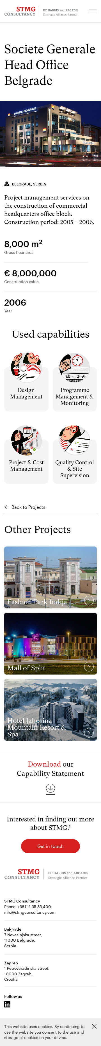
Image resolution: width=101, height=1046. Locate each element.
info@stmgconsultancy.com (30, 912)
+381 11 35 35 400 (34, 906)
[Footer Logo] (46, 875)
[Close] (94, 1026)
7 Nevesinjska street (22, 934)
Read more (26, 360)
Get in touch (50, 846)
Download (44, 764)
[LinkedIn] (7, 1004)
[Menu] (93, 11)
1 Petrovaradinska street (26, 968)
